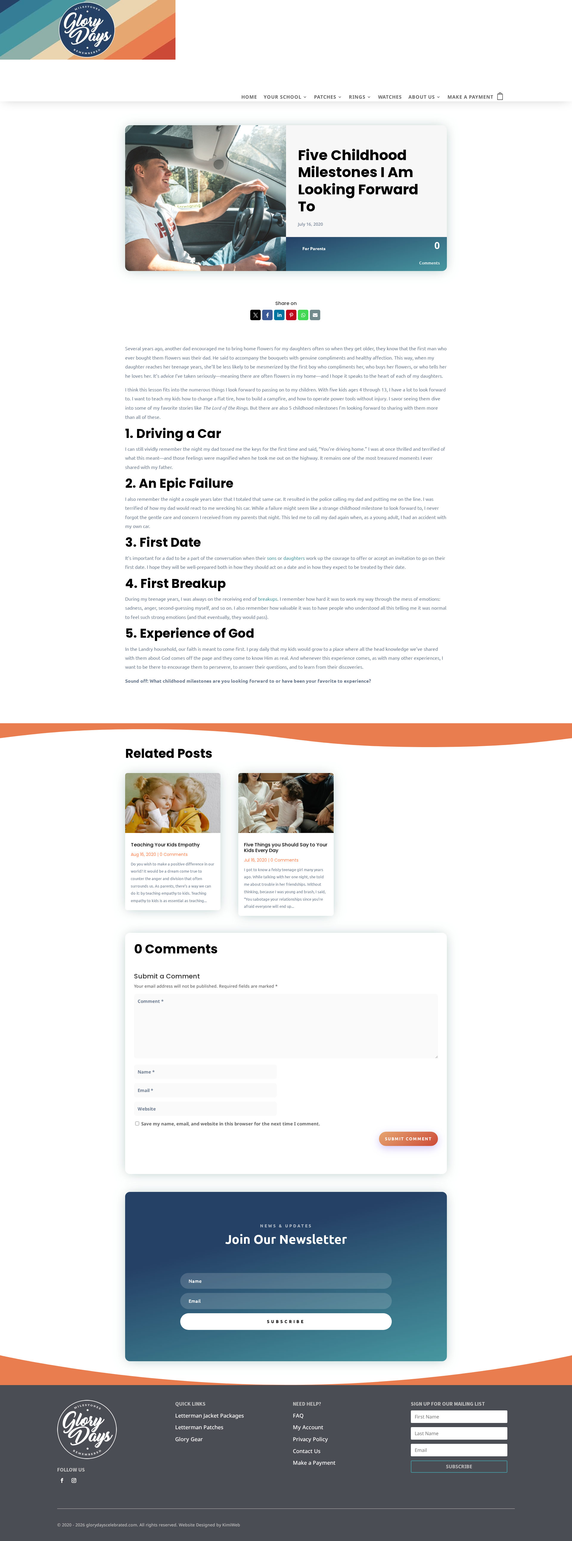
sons (271, 558)
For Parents (314, 248)
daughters (294, 558)
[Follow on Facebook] (62, 1480)
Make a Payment (470, 97)
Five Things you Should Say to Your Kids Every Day (285, 847)
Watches (390, 97)
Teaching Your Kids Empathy (165, 844)
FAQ (298, 1415)
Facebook (267, 315)
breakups (267, 599)
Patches (325, 97)
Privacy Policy (310, 1439)
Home (249, 97)
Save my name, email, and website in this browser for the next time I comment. (230, 1124)
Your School (282, 97)
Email (315, 315)
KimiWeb (231, 1525)
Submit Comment (408, 1138)
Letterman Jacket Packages (209, 1415)
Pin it (291, 315)
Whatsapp (303, 315)
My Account (308, 1427)
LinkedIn (279, 315)
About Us (421, 97)
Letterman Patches (199, 1427)
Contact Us (307, 1451)
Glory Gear (189, 1439)
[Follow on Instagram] (74, 1480)
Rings (357, 97)
